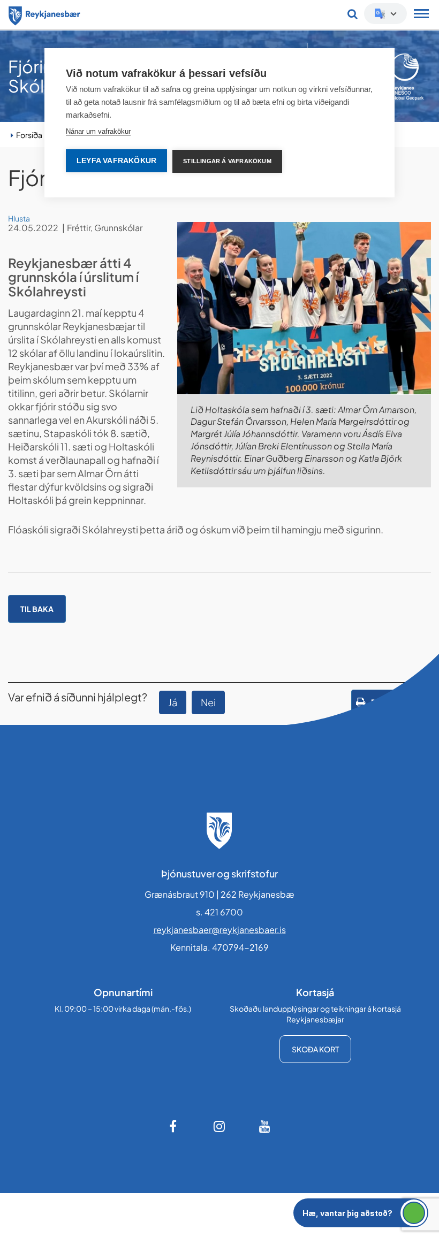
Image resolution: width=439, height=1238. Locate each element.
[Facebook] (174, 1126)
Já (172, 702)
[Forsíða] (44, 14)
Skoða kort (315, 1049)
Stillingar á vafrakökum (227, 161)
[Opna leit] (352, 14)
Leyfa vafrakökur (116, 161)
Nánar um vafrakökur (98, 131)
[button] (360, 1212)
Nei (208, 702)
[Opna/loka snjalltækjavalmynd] (421, 15)
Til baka (37, 609)
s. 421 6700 (219, 912)
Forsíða (29, 135)
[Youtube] (265, 1126)
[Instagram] (219, 1126)
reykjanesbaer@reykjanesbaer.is (220, 929)
